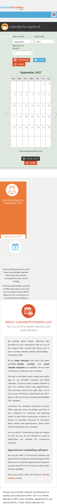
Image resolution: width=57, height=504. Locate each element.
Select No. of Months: (18, 46)
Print (41, 60)
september (19, 42)
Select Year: (39, 36)
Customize (23, 60)
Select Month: (18, 36)
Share (21, 64)
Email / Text (32, 159)
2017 (38, 42)
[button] (5, 114)
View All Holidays (13, 236)
